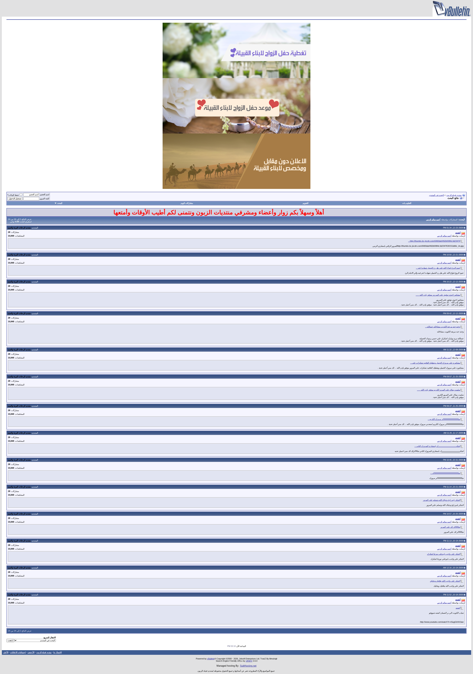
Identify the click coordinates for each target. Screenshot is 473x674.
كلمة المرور (44, 198)
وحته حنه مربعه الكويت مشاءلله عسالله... (442, 327)
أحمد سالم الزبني (444, 236)
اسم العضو (44, 194)
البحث (59, 203)
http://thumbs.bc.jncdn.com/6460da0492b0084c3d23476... (434, 241)
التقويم (305, 203)
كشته (458, 608)
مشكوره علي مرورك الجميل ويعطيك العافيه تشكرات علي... (435, 363)
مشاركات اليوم (187, 203)
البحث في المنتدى (436, 195)
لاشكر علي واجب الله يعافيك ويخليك (445, 581)
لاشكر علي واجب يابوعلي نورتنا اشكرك (443, 554)
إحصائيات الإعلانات (18, 652)
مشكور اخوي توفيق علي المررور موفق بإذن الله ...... (438, 295)
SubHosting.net (248, 665)
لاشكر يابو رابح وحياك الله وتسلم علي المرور (441, 500)
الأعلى (5, 652)
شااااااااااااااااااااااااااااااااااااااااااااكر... (445, 473)
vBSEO (249, 661)
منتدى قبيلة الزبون (454, 195)
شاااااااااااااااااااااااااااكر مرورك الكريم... (444, 419)
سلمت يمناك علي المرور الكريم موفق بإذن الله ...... (438, 390)
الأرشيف (31, 652)
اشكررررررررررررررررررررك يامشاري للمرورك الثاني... (437, 446)
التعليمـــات (406, 203)
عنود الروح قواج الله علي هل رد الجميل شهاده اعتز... (438, 268)
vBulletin (211, 659)
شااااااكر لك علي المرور (450, 527)
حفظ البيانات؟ (13, 195)
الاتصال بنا (57, 652)
